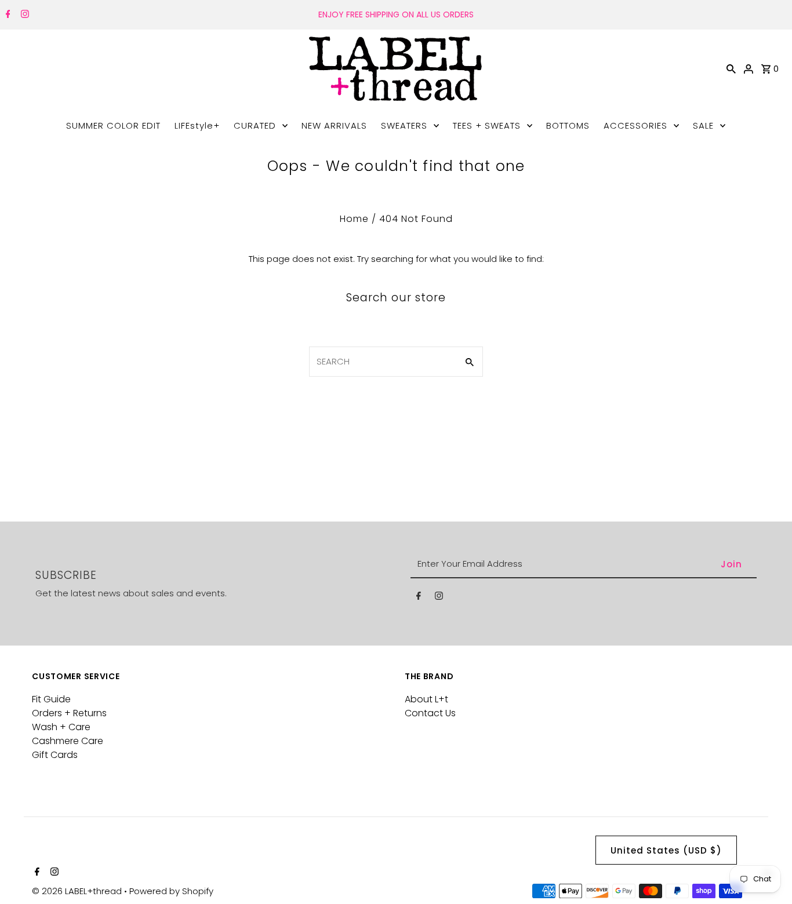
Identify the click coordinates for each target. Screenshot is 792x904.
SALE (703, 125)
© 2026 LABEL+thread (78, 891)
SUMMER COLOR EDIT (113, 125)
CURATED (255, 125)
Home (354, 218)
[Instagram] (23, 15)
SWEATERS (404, 125)
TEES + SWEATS (487, 125)
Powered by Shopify (171, 891)
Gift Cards (55, 754)
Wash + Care (61, 727)
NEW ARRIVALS (334, 125)
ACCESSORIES (635, 125)
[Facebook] (6, 15)
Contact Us (430, 713)
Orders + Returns (69, 713)
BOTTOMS (568, 125)
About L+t (426, 699)
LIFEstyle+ (197, 125)
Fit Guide (51, 699)
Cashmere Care (67, 741)
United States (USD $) (666, 850)
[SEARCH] (731, 68)
